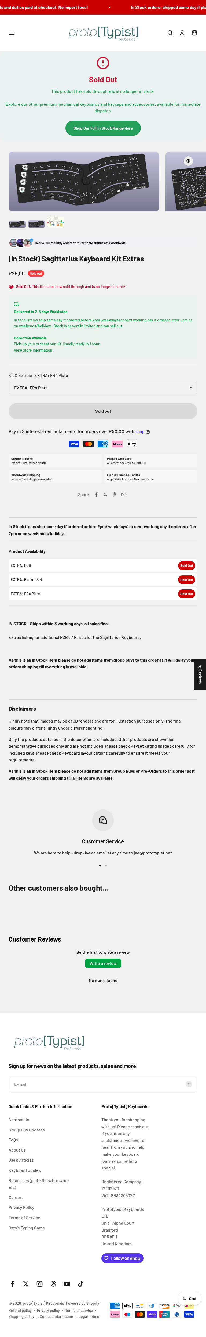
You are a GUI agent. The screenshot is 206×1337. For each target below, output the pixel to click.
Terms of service (79, 1310)
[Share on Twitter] (105, 494)
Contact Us (19, 1119)
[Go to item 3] (55, 223)
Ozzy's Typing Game (27, 1227)
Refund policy (20, 1310)
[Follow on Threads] (53, 1284)
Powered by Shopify (82, 1303)
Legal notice (89, 1316)
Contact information (56, 1316)
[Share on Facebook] (96, 494)
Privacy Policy (21, 1207)
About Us (17, 1149)
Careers (16, 1197)
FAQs (13, 1139)
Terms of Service (24, 1217)
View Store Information (33, 350)
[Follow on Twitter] (26, 1284)
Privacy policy (48, 1310)
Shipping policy (21, 1316)
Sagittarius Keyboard (120, 637)
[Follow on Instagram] (39, 1284)
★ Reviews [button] (200, 674)
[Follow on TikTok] (80, 1284)
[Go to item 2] (36, 224)
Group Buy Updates (27, 1129)
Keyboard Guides (25, 1170)
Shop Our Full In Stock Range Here (103, 128)
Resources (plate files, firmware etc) (39, 1184)
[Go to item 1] (17, 225)
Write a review (103, 963)
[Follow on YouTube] (67, 1284)
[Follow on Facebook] (12, 1284)
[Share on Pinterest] (114, 494)
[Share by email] (123, 494)
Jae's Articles (21, 1159)
